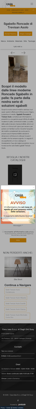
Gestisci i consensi (18, 407)
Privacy (3, 407)
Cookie (8, 407)
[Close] (33, 187)
